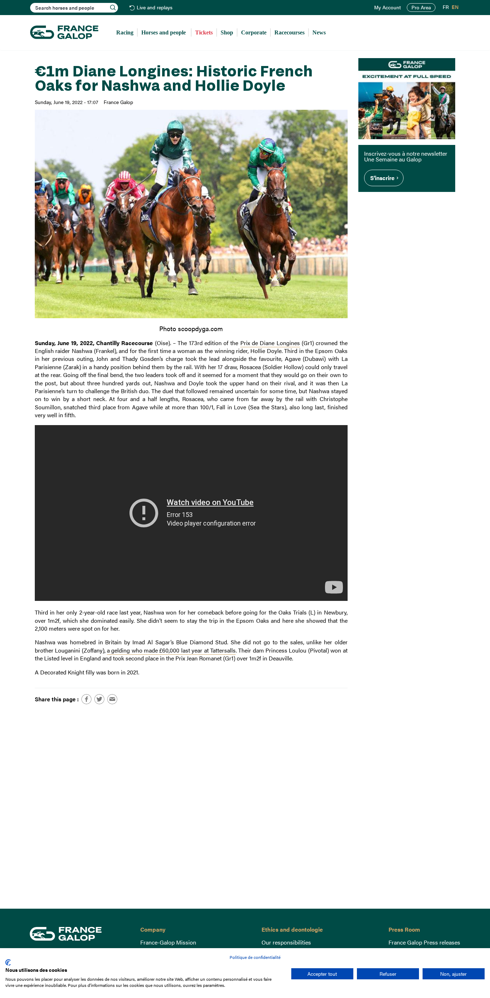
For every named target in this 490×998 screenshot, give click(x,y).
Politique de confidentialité (255, 957)
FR (446, 7)
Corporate (254, 32)
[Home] (64, 32)
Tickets (204, 32)
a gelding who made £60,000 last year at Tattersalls (171, 650)
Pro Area (421, 7)
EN (455, 7)
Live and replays (155, 7)
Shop (227, 32)
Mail (112, 699)
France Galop (79, 934)
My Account (387, 7)
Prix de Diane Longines (270, 343)
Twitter (99, 699)
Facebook (86, 699)
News (319, 32)
